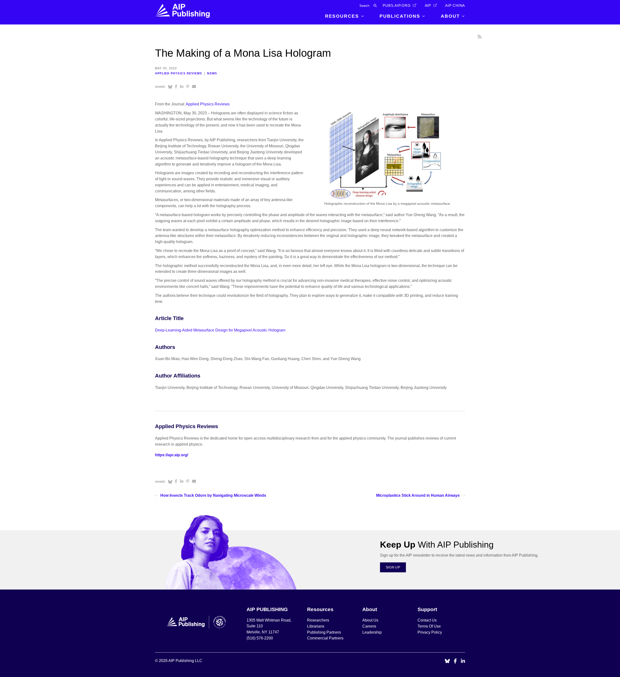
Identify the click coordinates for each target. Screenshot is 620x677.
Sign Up (393, 567)
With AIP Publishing (437, 545)
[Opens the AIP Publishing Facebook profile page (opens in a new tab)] (455, 661)
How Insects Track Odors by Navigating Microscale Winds (213, 495)
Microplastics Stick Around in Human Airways (418, 495)
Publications (400, 16)
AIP (428, 6)
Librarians (315, 626)
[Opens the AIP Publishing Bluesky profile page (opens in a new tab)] (447, 661)
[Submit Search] (375, 5)
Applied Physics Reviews (178, 73)
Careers (369, 626)
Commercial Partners (325, 638)
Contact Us (427, 620)
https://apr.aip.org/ (171, 455)
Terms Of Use (429, 626)
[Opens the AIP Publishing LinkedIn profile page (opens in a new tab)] (463, 661)
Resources (342, 16)
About (450, 16)
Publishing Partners (324, 632)
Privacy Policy (430, 632)
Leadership (372, 632)
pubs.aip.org (397, 6)
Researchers (318, 620)
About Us (370, 620)
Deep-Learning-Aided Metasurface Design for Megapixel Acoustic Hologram (220, 330)
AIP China (455, 6)
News (212, 73)
